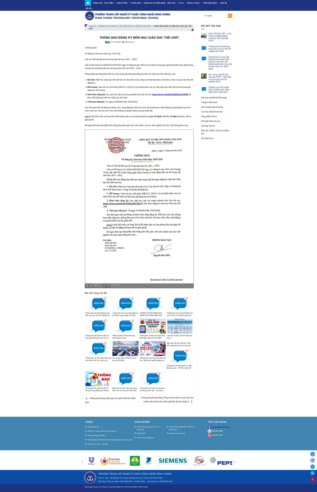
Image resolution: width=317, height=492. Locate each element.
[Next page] (91, 286)
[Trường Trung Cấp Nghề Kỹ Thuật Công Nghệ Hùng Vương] (128, 15)
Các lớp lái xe (207, 138)
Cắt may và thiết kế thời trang (214, 98)
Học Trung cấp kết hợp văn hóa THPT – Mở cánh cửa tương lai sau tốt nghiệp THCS (219, 78)
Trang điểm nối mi (209, 116)
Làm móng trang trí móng (212, 107)
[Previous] (82, 461)
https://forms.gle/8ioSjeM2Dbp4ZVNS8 (170, 94)
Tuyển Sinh (136, 3)
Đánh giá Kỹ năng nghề (154, 3)
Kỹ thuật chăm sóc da (210, 121)
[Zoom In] (108, 286)
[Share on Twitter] (109, 42)
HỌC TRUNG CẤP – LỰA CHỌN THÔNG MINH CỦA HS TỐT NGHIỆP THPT (219, 37)
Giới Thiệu (108, 3)
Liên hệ (223, 3)
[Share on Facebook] (106, 42)
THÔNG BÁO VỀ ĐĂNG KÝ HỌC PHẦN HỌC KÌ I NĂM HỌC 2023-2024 (124, 26)
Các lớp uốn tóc (208, 126)
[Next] (234, 461)
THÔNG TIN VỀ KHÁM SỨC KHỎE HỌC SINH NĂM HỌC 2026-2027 (218, 89)
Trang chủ (97, 3)
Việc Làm (171, 3)
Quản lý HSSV (193, 3)
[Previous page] (87, 286)
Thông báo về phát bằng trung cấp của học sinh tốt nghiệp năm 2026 (219, 48)
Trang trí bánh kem (209, 102)
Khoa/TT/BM (122, 3)
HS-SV (181, 3)
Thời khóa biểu (210, 3)
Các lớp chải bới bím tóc (212, 112)
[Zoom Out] (104, 286)
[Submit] (230, 16)
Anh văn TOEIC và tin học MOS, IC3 (215, 132)
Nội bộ (89, 8)
